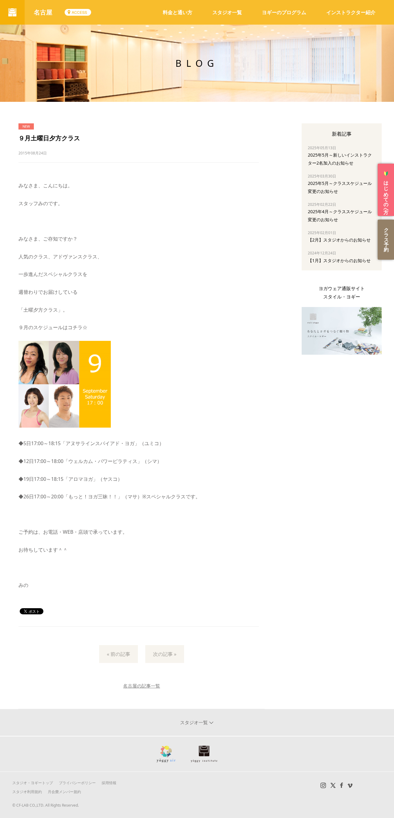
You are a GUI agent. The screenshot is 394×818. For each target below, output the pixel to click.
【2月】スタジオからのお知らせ (339, 240)
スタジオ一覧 (227, 12)
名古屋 (43, 12)
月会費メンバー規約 (64, 791)
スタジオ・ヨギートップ (32, 782)
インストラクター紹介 (351, 12)
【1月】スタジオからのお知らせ (339, 260)
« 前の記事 (118, 654)
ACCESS (79, 12)
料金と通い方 (177, 12)
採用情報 (109, 782)
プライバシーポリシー (77, 782)
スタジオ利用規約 (27, 791)
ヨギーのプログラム (284, 12)
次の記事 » (164, 654)
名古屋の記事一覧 (141, 686)
